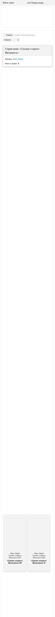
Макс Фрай (18, 59)
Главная (9, 35)
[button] (17, 3)
